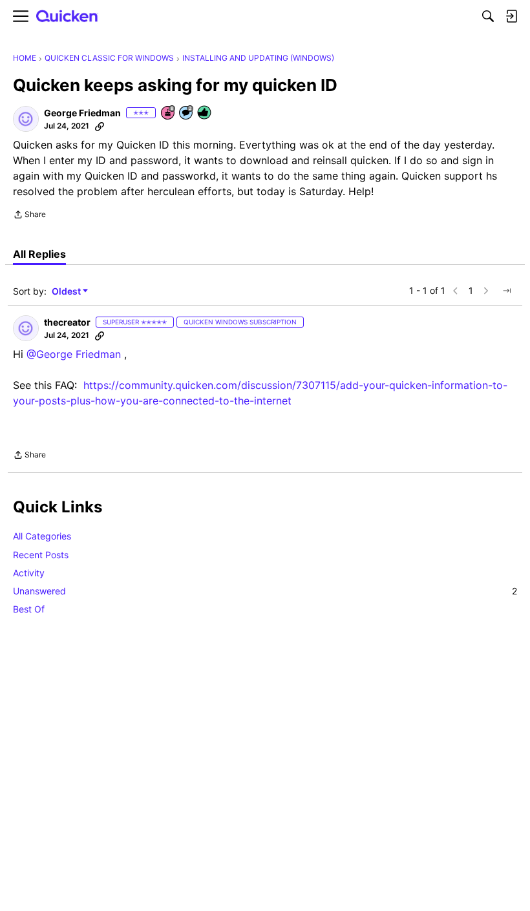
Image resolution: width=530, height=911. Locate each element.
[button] (26, 119)
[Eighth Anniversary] (168, 113)
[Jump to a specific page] (506, 290)
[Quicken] (67, 16)
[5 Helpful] (205, 113)
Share (29, 215)
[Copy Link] (99, 126)
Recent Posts (41, 554)
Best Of (29, 608)
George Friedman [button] (82, 112)
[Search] (488, 16)
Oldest (67, 292)
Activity (29, 572)
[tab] (39, 254)
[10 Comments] (187, 113)
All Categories (42, 535)
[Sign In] (511, 16)
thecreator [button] (67, 322)
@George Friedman (73, 354)
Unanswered (265, 590)
